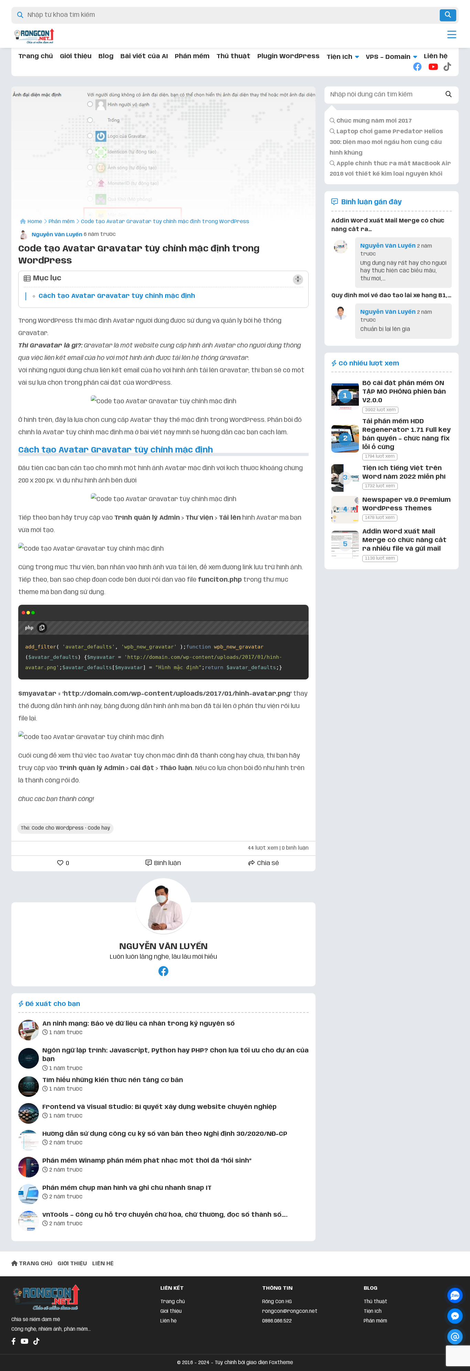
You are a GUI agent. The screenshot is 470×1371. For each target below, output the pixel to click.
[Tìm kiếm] (448, 15)
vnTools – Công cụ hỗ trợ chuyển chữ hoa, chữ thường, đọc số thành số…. (165, 1215)
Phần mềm (192, 56)
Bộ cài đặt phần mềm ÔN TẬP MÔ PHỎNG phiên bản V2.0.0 (404, 392)
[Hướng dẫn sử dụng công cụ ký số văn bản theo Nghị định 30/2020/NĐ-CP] (28, 1141)
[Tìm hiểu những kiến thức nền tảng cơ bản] (28, 1088)
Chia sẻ (267, 863)
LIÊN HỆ (103, 1264)
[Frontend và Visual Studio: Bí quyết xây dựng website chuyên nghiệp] (28, 1114)
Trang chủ (35, 56)
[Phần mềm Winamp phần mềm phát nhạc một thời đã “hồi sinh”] (28, 1168)
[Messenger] (455, 1316)
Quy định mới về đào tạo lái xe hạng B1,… (391, 296)
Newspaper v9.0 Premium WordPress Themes (406, 504)
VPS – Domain (388, 57)
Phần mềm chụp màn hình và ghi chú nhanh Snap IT (127, 1188)
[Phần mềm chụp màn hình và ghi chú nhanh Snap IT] (28, 1195)
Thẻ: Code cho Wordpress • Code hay (65, 828)
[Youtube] (432, 67)
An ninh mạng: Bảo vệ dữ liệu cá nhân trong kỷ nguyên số (138, 1024)
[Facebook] (417, 67)
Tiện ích (339, 57)
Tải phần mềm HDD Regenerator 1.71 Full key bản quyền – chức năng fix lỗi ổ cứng (406, 434)
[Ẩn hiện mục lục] (298, 279)
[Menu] (452, 36)
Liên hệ (436, 56)
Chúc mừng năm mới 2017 (373, 121)
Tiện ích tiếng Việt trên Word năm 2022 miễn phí (404, 472)
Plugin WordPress (288, 56)
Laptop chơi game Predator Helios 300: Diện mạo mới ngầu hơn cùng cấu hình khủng (386, 142)
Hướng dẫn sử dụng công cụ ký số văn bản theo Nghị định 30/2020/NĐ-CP (164, 1134)
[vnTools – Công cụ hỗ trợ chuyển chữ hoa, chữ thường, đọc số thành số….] (28, 1222)
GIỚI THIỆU (72, 1264)
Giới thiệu (76, 56)
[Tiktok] (447, 67)
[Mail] (455, 1336)
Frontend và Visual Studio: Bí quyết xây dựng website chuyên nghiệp (159, 1107)
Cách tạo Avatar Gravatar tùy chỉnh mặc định (117, 296)
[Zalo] (455, 1295)
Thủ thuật (233, 56)
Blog (106, 56)
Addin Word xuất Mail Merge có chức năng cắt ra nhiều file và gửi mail (404, 540)
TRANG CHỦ (35, 1264)
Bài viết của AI (144, 56)
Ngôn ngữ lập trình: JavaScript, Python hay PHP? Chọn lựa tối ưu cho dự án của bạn (175, 1055)
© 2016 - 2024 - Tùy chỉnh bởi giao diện (223, 1362)
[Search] (448, 95)
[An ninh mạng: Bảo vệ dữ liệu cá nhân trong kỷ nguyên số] (28, 1031)
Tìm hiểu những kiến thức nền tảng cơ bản (112, 1080)
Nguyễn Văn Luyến (56, 235)
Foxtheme (281, 1362)
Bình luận (167, 863)
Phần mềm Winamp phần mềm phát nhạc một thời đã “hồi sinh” (147, 1161)
